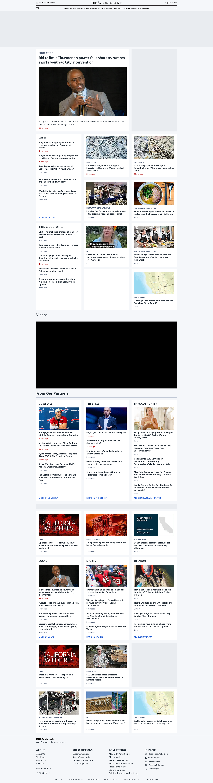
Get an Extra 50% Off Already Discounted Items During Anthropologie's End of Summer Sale (152, 461)
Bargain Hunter (145, 403)
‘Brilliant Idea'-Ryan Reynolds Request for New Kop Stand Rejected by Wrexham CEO (105, 616)
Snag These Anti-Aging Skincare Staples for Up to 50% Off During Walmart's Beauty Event (153, 435)
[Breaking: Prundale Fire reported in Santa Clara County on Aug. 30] (59, 656)
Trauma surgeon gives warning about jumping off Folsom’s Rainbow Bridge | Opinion (57, 282)
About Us (40, 754)
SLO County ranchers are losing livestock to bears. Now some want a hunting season (104, 677)
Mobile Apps (154, 758)
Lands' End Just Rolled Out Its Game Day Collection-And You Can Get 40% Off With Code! (153, 488)
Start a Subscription (82, 757)
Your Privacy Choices (132, 780)
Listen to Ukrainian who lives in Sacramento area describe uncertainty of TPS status (105, 257)
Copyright (58, 780)
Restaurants (91, 8)
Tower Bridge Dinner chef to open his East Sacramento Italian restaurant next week (152, 257)
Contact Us (41, 760)
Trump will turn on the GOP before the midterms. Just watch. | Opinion (153, 604)
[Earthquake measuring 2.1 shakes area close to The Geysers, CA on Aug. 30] (154, 703)
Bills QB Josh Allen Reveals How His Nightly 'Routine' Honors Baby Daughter (58, 433)
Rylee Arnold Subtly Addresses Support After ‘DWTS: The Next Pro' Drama (58, 455)
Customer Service (81, 754)
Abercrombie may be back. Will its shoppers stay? (103, 441)
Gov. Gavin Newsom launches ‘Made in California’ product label (57, 270)
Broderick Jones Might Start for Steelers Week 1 (106, 627)
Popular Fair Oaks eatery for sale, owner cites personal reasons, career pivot (106, 212)
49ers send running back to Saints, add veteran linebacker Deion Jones (105, 591)
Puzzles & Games (156, 765)
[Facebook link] (37, 773)
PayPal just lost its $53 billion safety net (106, 432)
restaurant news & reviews (98, 208)
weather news (140, 539)
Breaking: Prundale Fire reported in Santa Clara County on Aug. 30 (56, 676)
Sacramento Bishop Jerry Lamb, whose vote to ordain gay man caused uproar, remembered (58, 626)
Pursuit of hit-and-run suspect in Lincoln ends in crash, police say (59, 604)
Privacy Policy (93, 780)
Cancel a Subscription (83, 760)
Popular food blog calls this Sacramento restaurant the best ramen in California (154, 212)
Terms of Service (152, 780)
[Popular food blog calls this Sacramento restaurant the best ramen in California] (154, 193)
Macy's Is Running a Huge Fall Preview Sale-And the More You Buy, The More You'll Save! (153, 475)
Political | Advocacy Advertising (123, 773)
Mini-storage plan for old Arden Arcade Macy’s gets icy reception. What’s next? (105, 722)
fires (41, 539)
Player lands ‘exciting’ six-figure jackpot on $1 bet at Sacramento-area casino (58, 157)
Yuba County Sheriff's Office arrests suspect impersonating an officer (56, 614)
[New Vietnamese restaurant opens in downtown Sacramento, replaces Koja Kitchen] (59, 703)
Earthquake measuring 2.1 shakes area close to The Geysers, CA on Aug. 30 (153, 722)
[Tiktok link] (49, 773)
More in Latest (47, 217)
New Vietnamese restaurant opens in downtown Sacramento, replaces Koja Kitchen (57, 724)
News (66, 8)
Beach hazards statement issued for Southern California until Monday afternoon (152, 545)
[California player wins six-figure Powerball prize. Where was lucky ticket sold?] (154, 147)
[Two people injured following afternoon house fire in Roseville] (106, 525)
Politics (81, 8)
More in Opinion (143, 637)
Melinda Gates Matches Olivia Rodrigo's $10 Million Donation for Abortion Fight (58, 444)
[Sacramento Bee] (106, 2)
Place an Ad (114, 757)
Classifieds (136, 8)
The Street (93, 403)
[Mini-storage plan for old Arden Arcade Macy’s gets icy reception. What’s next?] (106, 702)
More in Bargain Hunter (147, 498)
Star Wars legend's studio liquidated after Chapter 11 (104, 452)
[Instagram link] (46, 773)
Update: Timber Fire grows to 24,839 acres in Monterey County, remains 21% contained (58, 545)
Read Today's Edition (158, 754)
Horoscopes (154, 769)
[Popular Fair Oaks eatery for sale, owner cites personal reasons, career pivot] (106, 193)
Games (109, 8)
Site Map (40, 757)
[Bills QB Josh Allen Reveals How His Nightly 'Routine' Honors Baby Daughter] (59, 418)
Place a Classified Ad (118, 760)
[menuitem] (38, 8)
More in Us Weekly (48, 498)
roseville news (92, 539)
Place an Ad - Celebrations (121, 764)
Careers (145, 8)
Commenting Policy (75, 780)
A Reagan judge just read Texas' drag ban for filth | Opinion (152, 614)
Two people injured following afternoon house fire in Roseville (59, 246)
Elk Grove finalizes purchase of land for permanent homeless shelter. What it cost (58, 234)
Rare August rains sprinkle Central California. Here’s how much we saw (56, 167)
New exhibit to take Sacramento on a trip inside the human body (57, 180)
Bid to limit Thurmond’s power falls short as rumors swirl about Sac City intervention (82, 59)
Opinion (101, 8)
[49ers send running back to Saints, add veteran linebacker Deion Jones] (106, 576)
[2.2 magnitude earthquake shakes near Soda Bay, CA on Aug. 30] (154, 283)
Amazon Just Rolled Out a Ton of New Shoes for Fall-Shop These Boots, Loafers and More (152, 448)
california (91, 162)
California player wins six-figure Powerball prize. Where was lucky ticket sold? (154, 168)
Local (88, 717)
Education (46, 53)
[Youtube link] (43, 773)
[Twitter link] (40, 773)
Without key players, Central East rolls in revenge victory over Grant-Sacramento (105, 603)
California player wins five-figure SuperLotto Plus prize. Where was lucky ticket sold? (105, 168)
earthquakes (139, 297)
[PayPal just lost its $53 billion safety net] (106, 418)
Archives (40, 764)
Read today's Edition (47, 2)
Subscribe (173, 3)
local (88, 251)
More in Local (46, 637)
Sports (73, 8)
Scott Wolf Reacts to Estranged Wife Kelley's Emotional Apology (57, 465)
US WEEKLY (45, 403)
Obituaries (118, 8)
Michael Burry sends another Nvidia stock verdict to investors (104, 463)
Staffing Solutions (117, 770)
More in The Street (96, 498)
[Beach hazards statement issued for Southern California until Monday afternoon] (154, 525)
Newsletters (154, 761)
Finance (127, 8)
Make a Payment (80, 764)
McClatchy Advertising (119, 754)
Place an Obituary (117, 767)
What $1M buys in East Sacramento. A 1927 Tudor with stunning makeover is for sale (57, 194)
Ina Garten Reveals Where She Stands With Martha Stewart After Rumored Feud (57, 477)
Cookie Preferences (111, 780)
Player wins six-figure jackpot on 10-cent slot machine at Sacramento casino (56, 145)
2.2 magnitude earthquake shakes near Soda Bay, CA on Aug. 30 (153, 302)
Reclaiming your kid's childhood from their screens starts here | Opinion (152, 625)
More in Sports (94, 637)
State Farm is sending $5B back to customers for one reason (103, 473)
